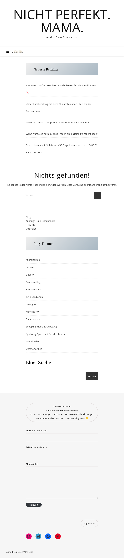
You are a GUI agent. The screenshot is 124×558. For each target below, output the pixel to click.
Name (36, 430)
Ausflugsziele (33, 259)
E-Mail (36, 447)
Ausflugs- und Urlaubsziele (40, 220)
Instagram (31, 304)
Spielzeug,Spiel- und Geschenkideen (46, 334)
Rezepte (31, 224)
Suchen (92, 376)
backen (30, 267)
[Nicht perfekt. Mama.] (17, 52)
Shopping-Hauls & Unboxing (41, 326)
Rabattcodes (33, 319)
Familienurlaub (33, 289)
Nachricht (32, 464)
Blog (28, 217)
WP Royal (28, 551)
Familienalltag (33, 282)
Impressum (89, 523)
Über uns (31, 228)
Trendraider (32, 341)
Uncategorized (34, 348)
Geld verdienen (34, 296)
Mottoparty (32, 311)
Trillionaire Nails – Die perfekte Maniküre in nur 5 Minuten (57, 122)
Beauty (30, 274)
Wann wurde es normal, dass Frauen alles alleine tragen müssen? (62, 133)
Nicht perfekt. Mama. (62, 21)
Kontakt (33, 504)
